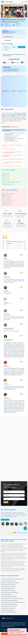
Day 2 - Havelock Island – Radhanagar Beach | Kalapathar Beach (13, 145)
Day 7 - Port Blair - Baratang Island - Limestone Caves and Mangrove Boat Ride (13, 162)
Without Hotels (9, 36)
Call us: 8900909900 (8, 69)
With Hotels (8, 40)
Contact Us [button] (5, 519)
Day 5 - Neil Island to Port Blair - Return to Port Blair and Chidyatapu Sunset (12, 156)
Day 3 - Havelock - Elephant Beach (8, 148)
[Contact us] (20, 1)
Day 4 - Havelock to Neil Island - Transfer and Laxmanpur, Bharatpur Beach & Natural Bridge (13, 152)
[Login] (22, 1)
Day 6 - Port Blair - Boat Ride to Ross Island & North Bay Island (13, 159)
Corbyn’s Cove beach (15, 135)
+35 (25, 528)
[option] (14, 11)
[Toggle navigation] (25, 2)
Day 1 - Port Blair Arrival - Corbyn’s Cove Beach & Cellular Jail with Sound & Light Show (13, 130)
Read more (3, 123)
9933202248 (15, 69)
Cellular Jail (14, 137)
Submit (5, 502)
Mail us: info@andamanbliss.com (11, 70)
